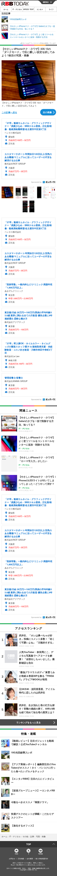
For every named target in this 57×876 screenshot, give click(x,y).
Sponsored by (36, 182)
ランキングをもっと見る (28, 722)
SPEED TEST (28, 9)
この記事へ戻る (9, 112)
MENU (46, 2)
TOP (28, 844)
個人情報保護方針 (41, 858)
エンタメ (40, 9)
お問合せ (12, 858)
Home (16, 853)
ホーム (5, 9)
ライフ (51, 9)
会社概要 (30, 858)
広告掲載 (21, 858)
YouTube (40, 853)
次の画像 (47, 112)
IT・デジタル (17, 9)
